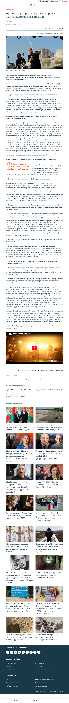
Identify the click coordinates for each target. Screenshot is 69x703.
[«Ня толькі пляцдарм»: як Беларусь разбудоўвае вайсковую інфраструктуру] (49, 625)
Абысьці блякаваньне (12, 683)
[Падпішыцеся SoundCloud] (27, 652)
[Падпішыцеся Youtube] (19, 652)
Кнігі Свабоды (10, 670)
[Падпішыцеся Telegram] (35, 652)
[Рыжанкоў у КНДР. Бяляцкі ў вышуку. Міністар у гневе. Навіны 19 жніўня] (49, 472)
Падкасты (9, 666)
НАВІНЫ (16, 701)
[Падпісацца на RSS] (38, 652)
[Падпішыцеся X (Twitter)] (15, 652)
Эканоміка (10, 9)
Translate (65, 1)
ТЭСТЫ (35, 701)
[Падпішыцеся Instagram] (31, 652)
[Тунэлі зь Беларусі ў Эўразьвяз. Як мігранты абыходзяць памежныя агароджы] (49, 562)
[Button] (49, 28)
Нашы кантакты (40, 683)
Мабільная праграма (12, 686)
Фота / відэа (38, 666)
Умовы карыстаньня (41, 686)
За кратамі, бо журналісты (43, 670)
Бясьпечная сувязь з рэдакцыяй (44, 679)
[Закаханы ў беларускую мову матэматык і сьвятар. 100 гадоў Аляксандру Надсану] (19, 625)
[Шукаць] (53, 701)
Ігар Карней (9, 21)
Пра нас (8, 679)
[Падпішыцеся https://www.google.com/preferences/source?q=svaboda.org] (7, 652)
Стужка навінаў (11, 663)
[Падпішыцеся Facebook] (11, 652)
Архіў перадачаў (40, 663)
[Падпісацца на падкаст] (23, 652)
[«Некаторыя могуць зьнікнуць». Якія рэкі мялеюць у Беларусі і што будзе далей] (49, 415)
